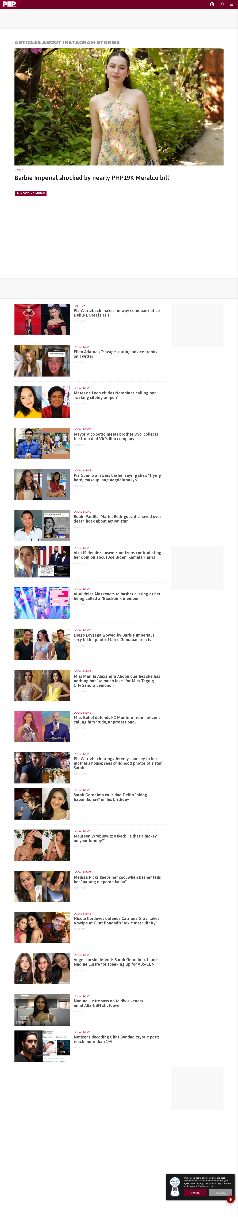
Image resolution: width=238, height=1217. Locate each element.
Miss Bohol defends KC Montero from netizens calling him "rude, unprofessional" (117, 719)
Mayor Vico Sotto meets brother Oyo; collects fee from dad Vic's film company (116, 436)
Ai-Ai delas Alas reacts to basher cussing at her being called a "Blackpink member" (117, 596)
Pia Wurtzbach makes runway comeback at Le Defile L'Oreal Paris (117, 312)
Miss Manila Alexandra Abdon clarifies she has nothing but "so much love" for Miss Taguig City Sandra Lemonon (117, 681)
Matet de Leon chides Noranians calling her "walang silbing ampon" (115, 395)
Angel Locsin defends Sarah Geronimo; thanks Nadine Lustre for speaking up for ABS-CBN (116, 962)
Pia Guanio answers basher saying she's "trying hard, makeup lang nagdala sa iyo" (117, 477)
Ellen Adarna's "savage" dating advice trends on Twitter (115, 354)
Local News (82, 347)
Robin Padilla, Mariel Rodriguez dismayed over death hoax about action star (117, 518)
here (214, 1186)
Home (19, 170)
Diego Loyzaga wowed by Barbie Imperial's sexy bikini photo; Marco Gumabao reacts (114, 637)
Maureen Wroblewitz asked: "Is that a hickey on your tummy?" (115, 838)
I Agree (195, 1192)
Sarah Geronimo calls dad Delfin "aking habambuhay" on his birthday (110, 797)
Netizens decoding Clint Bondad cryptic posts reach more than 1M (117, 1039)
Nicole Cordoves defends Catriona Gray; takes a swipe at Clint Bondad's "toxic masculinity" (116, 920)
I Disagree (220, 1192)
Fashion (80, 305)
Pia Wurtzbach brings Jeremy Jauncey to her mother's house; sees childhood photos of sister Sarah (118, 763)
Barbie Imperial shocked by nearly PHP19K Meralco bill (91, 177)
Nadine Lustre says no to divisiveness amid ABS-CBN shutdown (108, 1003)
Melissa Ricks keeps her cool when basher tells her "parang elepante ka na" (117, 879)
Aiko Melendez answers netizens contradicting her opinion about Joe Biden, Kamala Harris (117, 555)
